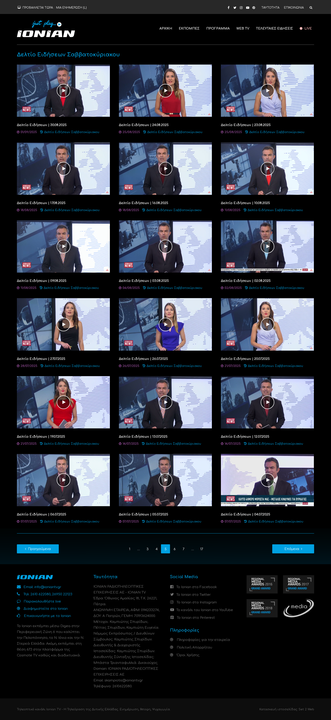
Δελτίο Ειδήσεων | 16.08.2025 (143, 203)
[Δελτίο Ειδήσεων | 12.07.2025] (267, 402)
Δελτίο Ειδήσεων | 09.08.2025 (41, 281)
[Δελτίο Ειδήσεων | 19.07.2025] (63, 402)
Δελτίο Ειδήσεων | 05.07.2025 (143, 514)
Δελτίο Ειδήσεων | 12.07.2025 (245, 437)
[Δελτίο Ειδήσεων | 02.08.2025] (267, 246)
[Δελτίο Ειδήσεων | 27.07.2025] (63, 324)
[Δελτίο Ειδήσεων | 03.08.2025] (165, 246)
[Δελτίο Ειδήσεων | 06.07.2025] (63, 480)
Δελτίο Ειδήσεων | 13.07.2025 (143, 437)
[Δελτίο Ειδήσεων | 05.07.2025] (165, 480)
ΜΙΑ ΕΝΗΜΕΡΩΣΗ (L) (71, 7)
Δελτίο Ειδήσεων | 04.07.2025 (245, 514)
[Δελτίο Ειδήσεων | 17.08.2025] (63, 168)
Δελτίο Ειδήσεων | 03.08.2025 (144, 281)
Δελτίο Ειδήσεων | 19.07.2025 (41, 437)
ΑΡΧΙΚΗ (165, 28)
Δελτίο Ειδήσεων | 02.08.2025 (246, 281)
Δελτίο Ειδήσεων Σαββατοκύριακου (71, 132)
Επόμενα (291, 549)
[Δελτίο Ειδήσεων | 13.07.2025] (165, 402)
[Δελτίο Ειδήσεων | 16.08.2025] (165, 168)
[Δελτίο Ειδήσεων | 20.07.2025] (267, 324)
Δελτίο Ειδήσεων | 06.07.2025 (41, 514)
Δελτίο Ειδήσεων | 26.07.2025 (143, 359)
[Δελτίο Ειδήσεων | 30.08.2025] (63, 90)
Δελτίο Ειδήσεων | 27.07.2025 (41, 359)
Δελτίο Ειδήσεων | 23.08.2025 (246, 125)
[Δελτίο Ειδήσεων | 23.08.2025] (267, 90)
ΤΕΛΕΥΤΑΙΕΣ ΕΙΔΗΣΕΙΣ (274, 28)
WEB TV (242, 28)
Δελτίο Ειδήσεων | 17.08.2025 (41, 203)
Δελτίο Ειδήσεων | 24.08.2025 (144, 125)
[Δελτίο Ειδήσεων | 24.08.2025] (165, 90)
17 (201, 549)
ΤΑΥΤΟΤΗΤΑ (270, 7)
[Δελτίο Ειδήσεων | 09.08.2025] (63, 246)
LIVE (308, 28)
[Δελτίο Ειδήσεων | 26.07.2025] (165, 324)
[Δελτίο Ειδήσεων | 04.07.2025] (267, 480)
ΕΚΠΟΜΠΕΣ (189, 28)
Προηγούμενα (39, 549)
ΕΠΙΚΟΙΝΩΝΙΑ (294, 7)
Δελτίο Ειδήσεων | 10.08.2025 (245, 203)
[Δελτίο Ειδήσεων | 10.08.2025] (267, 168)
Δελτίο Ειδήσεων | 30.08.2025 (42, 125)
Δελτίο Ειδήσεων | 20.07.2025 (245, 359)
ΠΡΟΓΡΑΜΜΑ (218, 28)
